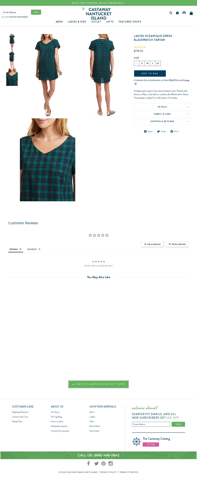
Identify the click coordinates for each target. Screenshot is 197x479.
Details (162, 106)
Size (136, 57)
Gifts (92, 421)
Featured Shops (130, 21)
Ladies (92, 416)
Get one (151, 444)
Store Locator (57, 421)
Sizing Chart (17, 421)
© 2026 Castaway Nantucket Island (78, 472)
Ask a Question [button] (154, 244)
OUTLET (96, 21)
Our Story (55, 412)
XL (158, 63)
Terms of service (129, 472)
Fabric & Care (162, 114)
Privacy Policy (109, 472)
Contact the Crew (20, 416)
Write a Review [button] (179, 244)
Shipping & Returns (162, 121)
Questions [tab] (32, 249)
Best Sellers (95, 426)
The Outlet (94, 430)
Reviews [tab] (14, 249)
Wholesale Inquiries (59, 426)
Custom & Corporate (60, 430)
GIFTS (110, 21)
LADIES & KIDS (77, 21)
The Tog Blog (56, 416)
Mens (59, 21)
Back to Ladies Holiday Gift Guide (100, 384)
